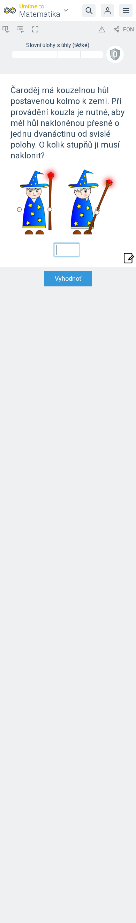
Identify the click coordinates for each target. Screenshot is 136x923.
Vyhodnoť (68, 278)
